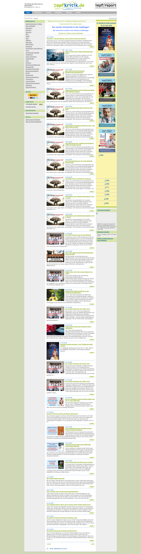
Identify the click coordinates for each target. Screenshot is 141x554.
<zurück (49, 544)
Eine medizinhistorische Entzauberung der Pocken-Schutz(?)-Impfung (78, 429)
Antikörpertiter (30, 59)
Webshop (69, 12)
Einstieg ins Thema (64, 33)
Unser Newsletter (77, 33)
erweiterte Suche (31, 107)
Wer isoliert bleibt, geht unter (56, 478)
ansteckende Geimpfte (32, 52)
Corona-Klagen (30, 81)
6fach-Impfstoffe (30, 26)
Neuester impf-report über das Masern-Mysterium (62, 414)
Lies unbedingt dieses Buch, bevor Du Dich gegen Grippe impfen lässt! (69, 504)
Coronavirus (29, 79)
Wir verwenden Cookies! (76, 23)
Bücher (28, 73)
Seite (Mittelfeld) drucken (58, 548)
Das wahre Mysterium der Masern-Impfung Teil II (62, 531)
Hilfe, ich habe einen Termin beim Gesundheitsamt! (62, 491)
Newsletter (58, 12)
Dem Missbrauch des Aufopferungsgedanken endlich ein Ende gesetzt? (79, 144)
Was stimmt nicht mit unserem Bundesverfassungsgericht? (74, 71)
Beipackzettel (30, 67)
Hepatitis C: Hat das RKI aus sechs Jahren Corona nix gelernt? (66, 38)
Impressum (113, 18)
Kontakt (48, 12)
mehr (92, 46)
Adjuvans (28, 30)
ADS (27, 34)
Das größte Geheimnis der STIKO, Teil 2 (77, 364)
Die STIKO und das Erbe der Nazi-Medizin (78, 235)
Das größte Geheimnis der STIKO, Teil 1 (77, 381)
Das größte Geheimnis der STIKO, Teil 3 (77, 309)
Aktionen (28, 40)
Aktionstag (29, 42)
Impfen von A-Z (30, 21)
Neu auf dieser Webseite (33, 122)
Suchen (78, 12)
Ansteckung (29, 54)
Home (28, 12)
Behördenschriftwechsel (33, 65)
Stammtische (38, 12)
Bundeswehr (29, 75)
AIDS (27, 38)
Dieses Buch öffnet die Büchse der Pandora (79, 462)
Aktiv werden (29, 44)
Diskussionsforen (31, 87)
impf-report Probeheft (103, 210)
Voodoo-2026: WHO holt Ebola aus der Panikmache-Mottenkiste (77, 292)
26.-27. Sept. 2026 (106, 25)
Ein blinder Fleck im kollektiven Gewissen (78, 179)
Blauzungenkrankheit (32, 71)
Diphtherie (29, 85)
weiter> (93, 544)
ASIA (27, 61)
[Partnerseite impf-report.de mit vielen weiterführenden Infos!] (106, 8)
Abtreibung (29, 28)
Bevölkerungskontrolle (32, 69)
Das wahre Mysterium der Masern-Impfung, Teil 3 (62, 518)
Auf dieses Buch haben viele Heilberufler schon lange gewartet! (78, 445)
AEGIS (28, 36)
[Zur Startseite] (69, 11)
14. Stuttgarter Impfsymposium (106, 23)
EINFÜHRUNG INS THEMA (34, 24)
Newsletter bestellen (32, 113)
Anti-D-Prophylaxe (31, 57)
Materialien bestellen (103, 232)
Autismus (28, 63)
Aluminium (29, 46)
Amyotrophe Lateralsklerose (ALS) (34, 49)
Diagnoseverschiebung (33, 83)
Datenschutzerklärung (65, 23)
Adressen (28, 32)
